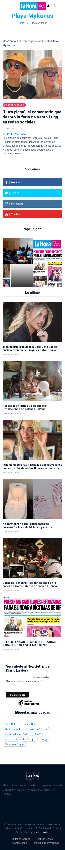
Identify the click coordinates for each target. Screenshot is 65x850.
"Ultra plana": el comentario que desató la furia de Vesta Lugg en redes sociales (32, 117)
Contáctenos (19, 842)
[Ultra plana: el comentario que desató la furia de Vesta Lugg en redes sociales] (32, 74)
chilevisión (11, 739)
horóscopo (29, 739)
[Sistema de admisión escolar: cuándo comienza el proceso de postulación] (22, 262)
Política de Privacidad (46, 842)
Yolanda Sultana (38, 729)
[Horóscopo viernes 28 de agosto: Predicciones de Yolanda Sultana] (32, 381)
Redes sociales (14, 729)
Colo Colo (10, 724)
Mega (44, 739)
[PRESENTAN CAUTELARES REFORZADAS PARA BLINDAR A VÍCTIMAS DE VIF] (32, 617)
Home (21, 23)
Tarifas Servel (45, 838)
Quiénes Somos (21, 838)
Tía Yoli (39, 734)
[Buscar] (54, 6)
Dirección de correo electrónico (24, 681)
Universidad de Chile (16, 734)
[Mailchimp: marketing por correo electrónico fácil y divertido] (29, 705)
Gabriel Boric (30, 724)
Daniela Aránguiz (14, 744)
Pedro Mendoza (16, 134)
